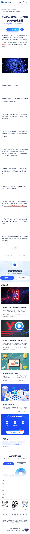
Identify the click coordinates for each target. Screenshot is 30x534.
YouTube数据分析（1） (17, 444)
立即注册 (9, 463)
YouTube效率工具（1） (7, 444)
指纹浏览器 (3, 9)
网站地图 (22, 530)
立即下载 (21, 463)
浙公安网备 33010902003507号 (23, 526)
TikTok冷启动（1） (21, 441)
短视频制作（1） (13, 441)
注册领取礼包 (7, 278)
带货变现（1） (5, 441)
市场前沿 (14, 9)
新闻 (9, 9)
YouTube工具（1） (6, 446)
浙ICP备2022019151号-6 (15, 528)
